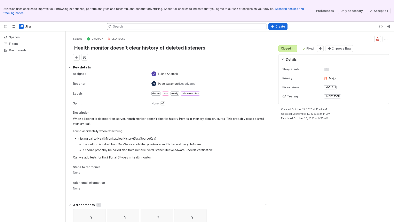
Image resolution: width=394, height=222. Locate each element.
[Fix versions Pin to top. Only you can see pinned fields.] (302, 87)
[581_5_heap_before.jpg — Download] (134, 213)
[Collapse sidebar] (5, 26)
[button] (332, 59)
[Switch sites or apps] (13, 26)
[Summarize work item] (84, 57)
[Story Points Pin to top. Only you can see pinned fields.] (308, 69)
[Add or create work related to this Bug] (76, 57)
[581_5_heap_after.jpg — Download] (101, 213)
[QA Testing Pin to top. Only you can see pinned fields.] (301, 96)
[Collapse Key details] (69, 67)
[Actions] (386, 39)
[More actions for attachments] (266, 204)
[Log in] (388, 26)
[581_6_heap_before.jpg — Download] (202, 213)
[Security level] (377, 39)
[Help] (381, 26)
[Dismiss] (86, 189)
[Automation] (320, 48)
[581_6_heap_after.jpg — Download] (168, 213)
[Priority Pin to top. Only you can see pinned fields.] (301, 78)
